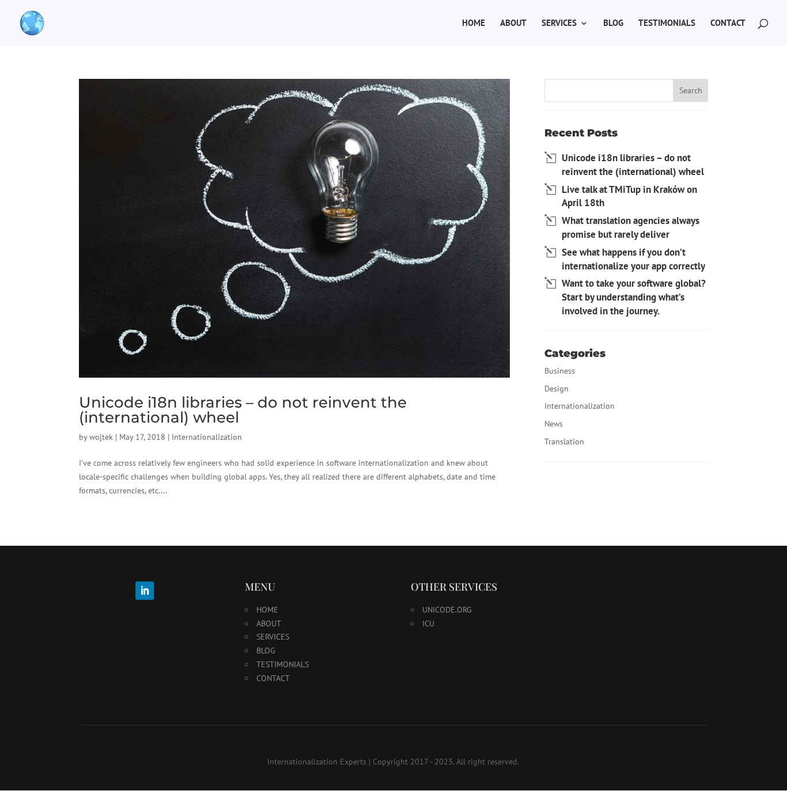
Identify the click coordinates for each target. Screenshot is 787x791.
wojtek (101, 437)
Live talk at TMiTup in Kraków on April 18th (629, 196)
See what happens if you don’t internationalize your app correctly (633, 259)
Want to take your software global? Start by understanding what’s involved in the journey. (634, 297)
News (553, 424)
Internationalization (207, 437)
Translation (564, 441)
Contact (728, 23)
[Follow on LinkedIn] (144, 590)
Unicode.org (447, 609)
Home (473, 23)
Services (559, 23)
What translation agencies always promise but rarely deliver (630, 227)
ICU (428, 623)
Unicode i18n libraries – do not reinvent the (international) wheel (243, 410)
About (513, 23)
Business (559, 371)
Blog (613, 23)
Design (556, 388)
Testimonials (666, 23)
